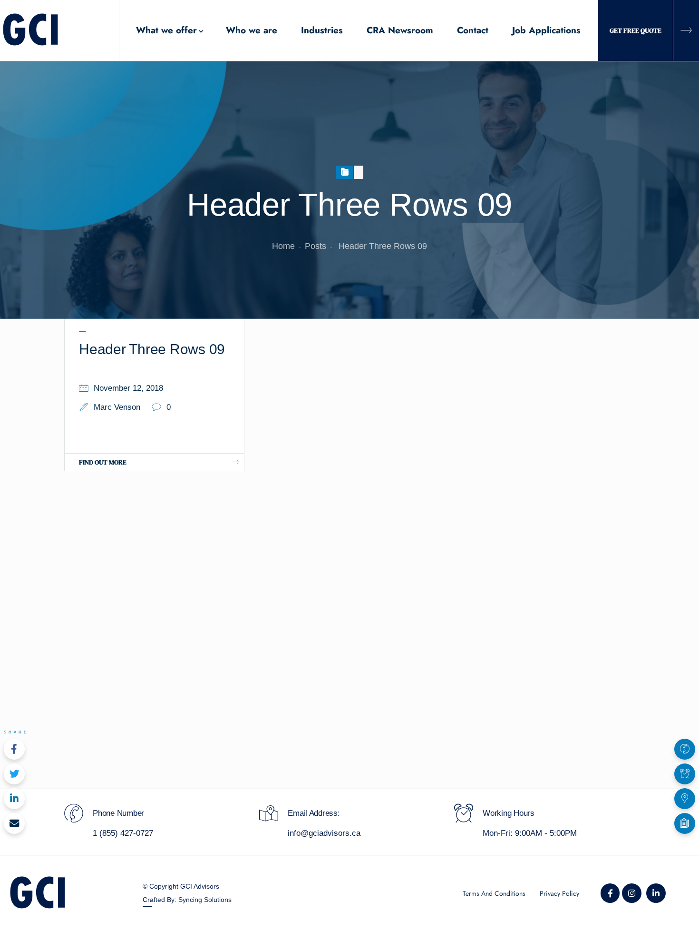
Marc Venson (117, 407)
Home (283, 246)
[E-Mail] (14, 823)
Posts (315, 246)
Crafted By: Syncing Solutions (187, 899)
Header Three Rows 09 (152, 349)
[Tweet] (14, 773)
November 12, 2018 (128, 388)
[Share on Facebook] (14, 749)
